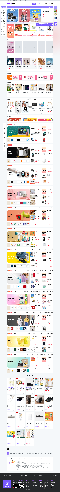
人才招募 (40, 485)
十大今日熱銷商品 (12, 448)
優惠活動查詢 (34, 485)
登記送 (14, 7)
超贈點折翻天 (34, 482)
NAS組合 (29, 124)
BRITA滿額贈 (39, 186)
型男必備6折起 (28, 333)
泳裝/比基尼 (42, 448)
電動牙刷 (48, 453)
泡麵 (49, 448)
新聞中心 (53, 482)
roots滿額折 (33, 312)
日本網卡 (33, 453)
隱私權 (27, 485)
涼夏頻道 (30, 7)
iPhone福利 (27, 165)
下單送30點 (33, 354)
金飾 (45, 453)
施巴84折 (51, 270)
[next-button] (52, 119)
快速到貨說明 (47, 486)
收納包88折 (45, 186)
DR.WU (46, 270)
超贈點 (51, 7)
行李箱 (30, 453)
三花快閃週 (45, 312)
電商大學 (46, 482)
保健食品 (46, 448)
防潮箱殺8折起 (50, 165)
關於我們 (27, 482)
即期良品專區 (24, 207)
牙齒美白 (23, 448)
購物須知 (27, 488)
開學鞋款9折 (28, 249)
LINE (53, 487)
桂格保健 (45, 228)
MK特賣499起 (35, 333)
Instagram (54, 485)
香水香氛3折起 (41, 270)
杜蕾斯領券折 (50, 228)
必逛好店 (34, 7)
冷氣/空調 (17, 448)
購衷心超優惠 (34, 483)
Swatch (45, 333)
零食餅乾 (35, 448)
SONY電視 (35, 144)
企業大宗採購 (41, 483)
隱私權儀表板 (28, 489)
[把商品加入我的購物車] (14, 393)
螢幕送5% (40, 124)
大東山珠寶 (40, 333)
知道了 (51, 24)
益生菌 (43, 453)
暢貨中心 (17, 7)
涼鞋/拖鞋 (51, 448)
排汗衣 (25, 453)
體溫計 (51, 453)
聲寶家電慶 (51, 144)
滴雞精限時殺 (40, 228)
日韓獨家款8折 (34, 249)
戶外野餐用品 (31, 448)
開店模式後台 (47, 485)
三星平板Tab (38, 165)
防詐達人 (45, 124)
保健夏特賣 (28, 228)
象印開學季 (29, 144)
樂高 (17, 453)
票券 (27, 453)
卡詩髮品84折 (26, 291)
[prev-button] (7, 119)
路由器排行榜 (50, 124)
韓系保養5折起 (34, 270)
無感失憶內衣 (50, 312)
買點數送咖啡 (50, 333)
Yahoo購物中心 (11, 4)
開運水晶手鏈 (28, 312)
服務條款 (27, 486)
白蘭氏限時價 (34, 228)
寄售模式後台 (47, 483)
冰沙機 (38, 453)
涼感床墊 (11, 453)
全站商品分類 (47, 488)
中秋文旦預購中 (37, 207)
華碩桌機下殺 (35, 124)
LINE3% (28, 354)
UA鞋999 (39, 249)
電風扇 (39, 144)
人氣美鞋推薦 (39, 312)
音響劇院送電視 (44, 144)
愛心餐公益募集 (30, 207)
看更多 (56, 21)
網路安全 (27, 483)
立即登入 (45, 13)
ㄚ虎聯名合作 (41, 486)
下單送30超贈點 (50, 354)
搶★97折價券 (37, 291)
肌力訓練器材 (38, 448)
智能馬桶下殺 (50, 186)
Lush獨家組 (43, 291)
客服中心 (40, 482)
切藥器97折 (28, 186)
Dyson (36, 453)
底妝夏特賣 (28, 270)
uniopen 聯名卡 (45, 7)
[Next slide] (14, 382)
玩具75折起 (32, 291)
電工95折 (33, 186)
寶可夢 (41, 453)
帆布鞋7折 (51, 249)
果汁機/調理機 (27, 448)
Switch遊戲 (19, 453)
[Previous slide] (7, 382)
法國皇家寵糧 (50, 207)
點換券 (9, 7)
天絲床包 (14, 453)
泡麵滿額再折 (43, 354)
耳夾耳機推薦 (44, 165)
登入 (39, 3)
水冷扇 (23, 453)
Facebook (54, 484)
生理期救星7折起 (50, 291)
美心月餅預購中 (44, 207)
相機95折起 (32, 165)
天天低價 (26, 7)
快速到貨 (22, 7)
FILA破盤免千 (45, 249)
